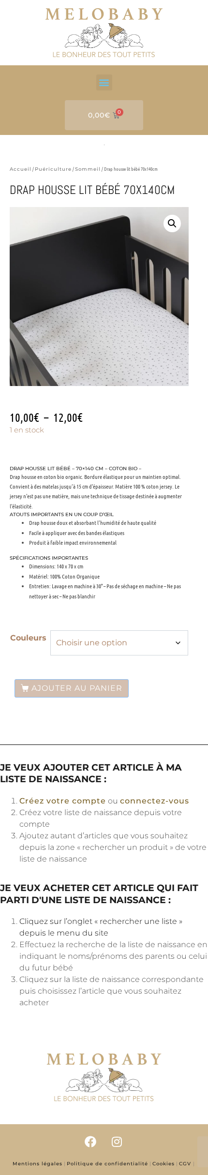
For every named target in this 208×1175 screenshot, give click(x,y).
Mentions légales (37, 1163)
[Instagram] (117, 1141)
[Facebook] (91, 1141)
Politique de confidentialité (107, 1163)
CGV (186, 1163)
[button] (104, 82)
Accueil (20, 169)
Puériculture (53, 169)
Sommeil (88, 169)
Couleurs (28, 637)
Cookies (163, 1163)
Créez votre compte (62, 800)
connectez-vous (154, 800)
